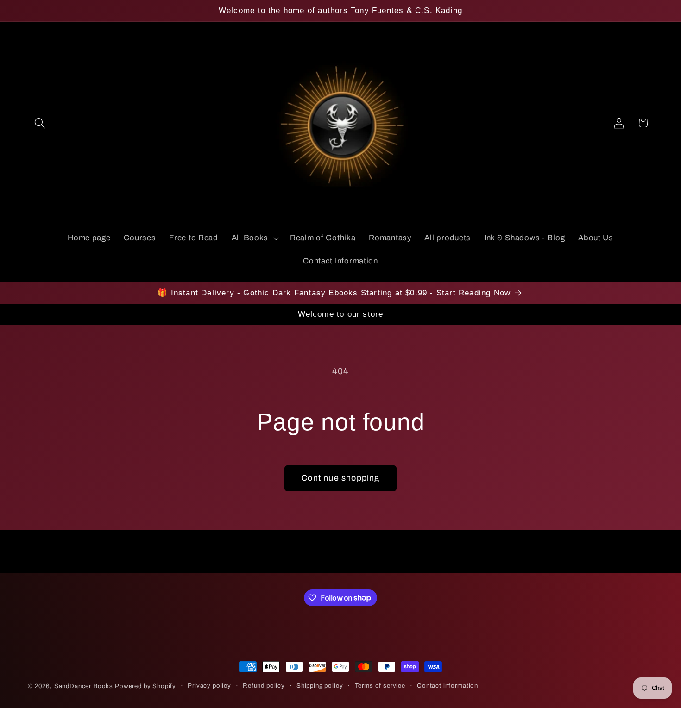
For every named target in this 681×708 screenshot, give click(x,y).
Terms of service (380, 685)
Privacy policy (209, 685)
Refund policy (264, 685)
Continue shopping (340, 477)
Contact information (447, 685)
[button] (40, 123)
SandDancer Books (83, 686)
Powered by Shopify (145, 686)
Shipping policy (319, 685)
